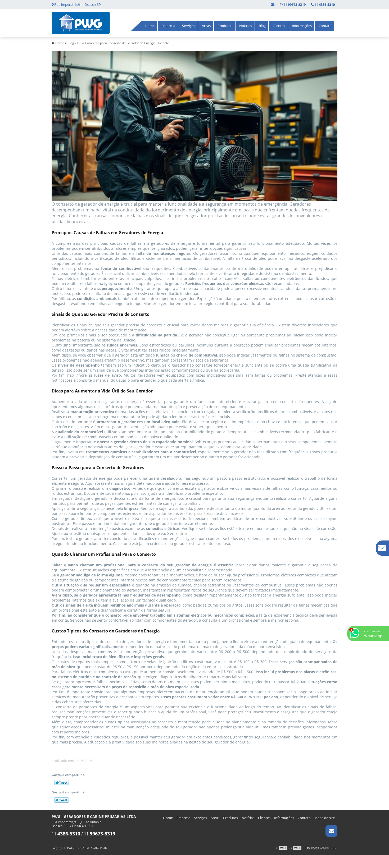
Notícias (245, 25)
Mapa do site (324, 817)
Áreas (206, 25)
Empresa (168, 25)
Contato (325, 25)
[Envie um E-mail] (272, 4)
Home (150, 25)
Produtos (225, 25)
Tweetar (61, 782)
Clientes (279, 25)
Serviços (188, 25)
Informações (302, 25)
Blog (262, 25)
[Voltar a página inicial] (81, 22)
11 (324, 4)
